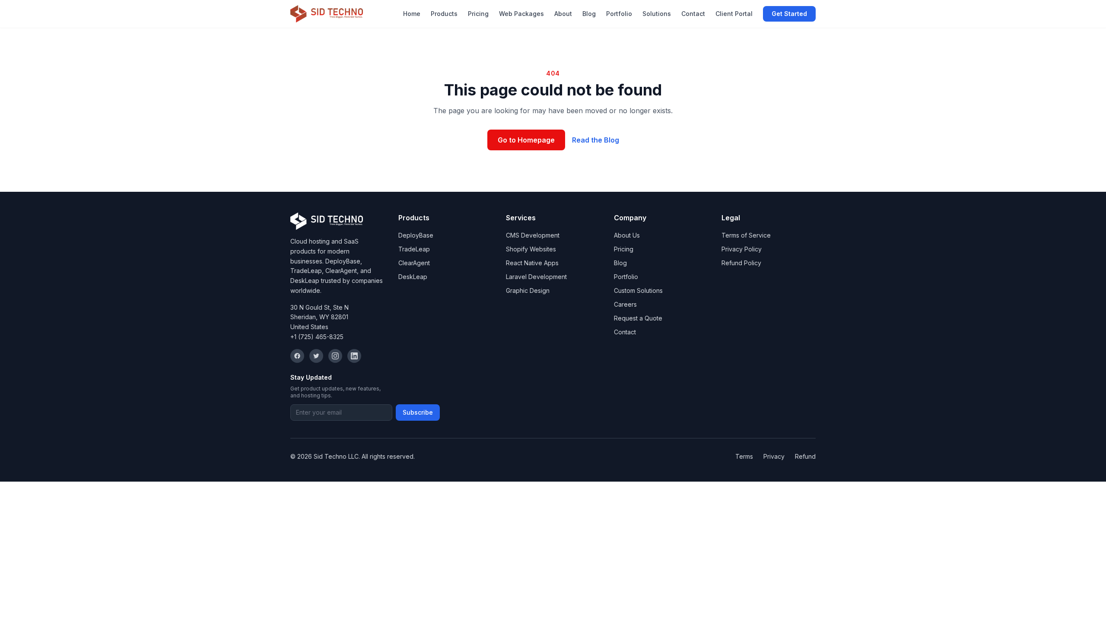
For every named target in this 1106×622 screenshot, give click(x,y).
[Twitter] (316, 356)
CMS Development (532, 235)
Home (411, 13)
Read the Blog (595, 140)
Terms (744, 456)
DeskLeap (412, 276)
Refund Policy (741, 263)
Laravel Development (536, 276)
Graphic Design (528, 290)
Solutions (656, 13)
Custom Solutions (638, 290)
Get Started (789, 13)
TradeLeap (414, 249)
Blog (589, 13)
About (563, 13)
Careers (625, 304)
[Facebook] (297, 356)
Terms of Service (746, 235)
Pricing (478, 13)
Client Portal (734, 13)
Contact (693, 13)
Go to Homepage (526, 140)
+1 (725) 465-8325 (316, 336)
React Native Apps (532, 263)
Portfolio (619, 13)
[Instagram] (335, 356)
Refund (805, 456)
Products (444, 13)
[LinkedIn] (354, 356)
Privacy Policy (741, 249)
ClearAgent (414, 263)
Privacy (774, 456)
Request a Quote (638, 318)
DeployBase (415, 235)
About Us (627, 235)
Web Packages (521, 13)
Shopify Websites (531, 249)
